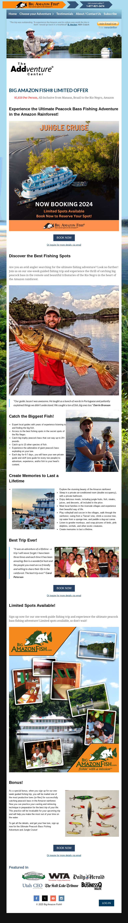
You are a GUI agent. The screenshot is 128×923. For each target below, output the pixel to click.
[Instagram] (61, 898)
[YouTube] (53, 898)
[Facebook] (36, 898)
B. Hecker (72, 25)
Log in (106, 902)
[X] (45, 898)
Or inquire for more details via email (64, 245)
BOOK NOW (64, 237)
